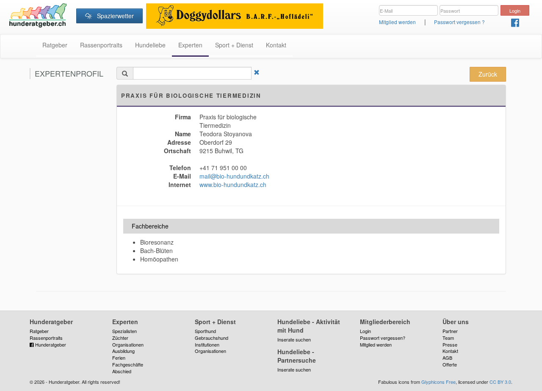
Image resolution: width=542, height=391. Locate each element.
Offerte (449, 364)
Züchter (120, 337)
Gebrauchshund (211, 337)
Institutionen (207, 344)
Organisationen (128, 344)
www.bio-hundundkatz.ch (232, 184)
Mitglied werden (397, 21)
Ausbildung (123, 350)
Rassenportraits (101, 45)
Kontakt (276, 45)
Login (365, 331)
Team (448, 337)
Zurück (487, 74)
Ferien (118, 357)
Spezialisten (124, 331)
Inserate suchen (294, 339)
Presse (449, 344)
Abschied (121, 371)
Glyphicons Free (438, 381)
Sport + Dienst (234, 45)
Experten (190, 45)
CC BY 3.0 (500, 381)
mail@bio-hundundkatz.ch (234, 176)
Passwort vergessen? (382, 337)
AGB (447, 357)
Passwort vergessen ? (459, 21)
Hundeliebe (150, 45)
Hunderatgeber (50, 344)
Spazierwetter (113, 15)
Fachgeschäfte (127, 364)
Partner (450, 331)
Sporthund (205, 331)
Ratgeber (54, 45)
